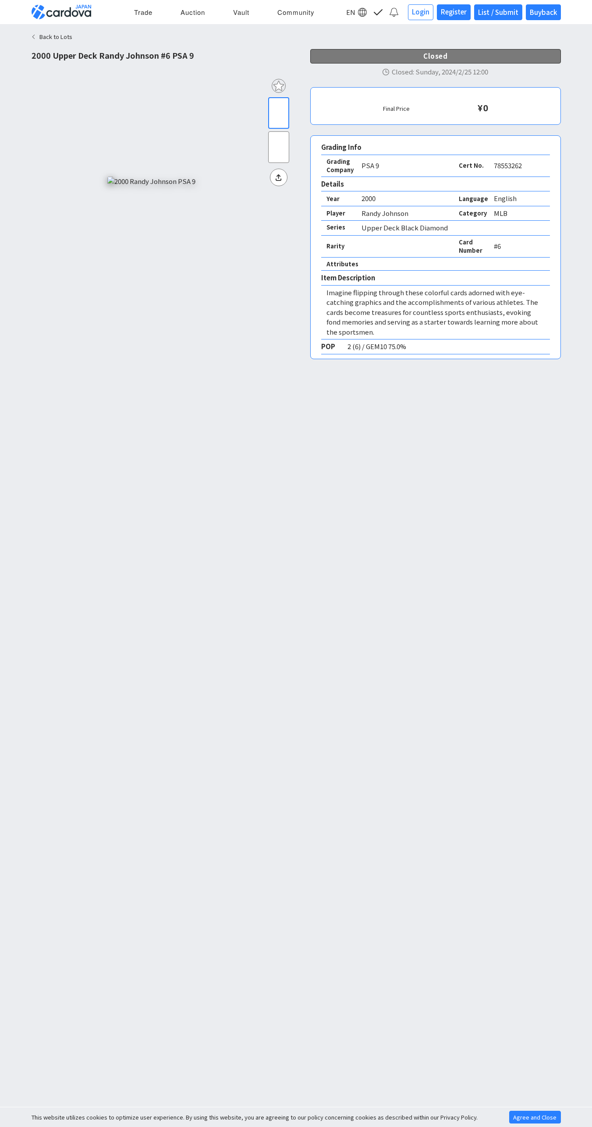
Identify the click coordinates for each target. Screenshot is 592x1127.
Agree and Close (535, 1117)
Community (296, 12)
